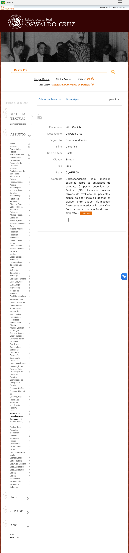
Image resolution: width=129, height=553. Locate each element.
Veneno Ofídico (16, 481)
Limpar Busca (41, 79)
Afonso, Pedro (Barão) (16, 323)
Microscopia (15, 288)
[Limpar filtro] (92, 79)
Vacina (13, 473)
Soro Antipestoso (17, 154)
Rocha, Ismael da (17, 302)
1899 (12, 534)
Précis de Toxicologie (15, 271)
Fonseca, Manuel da (17, 392)
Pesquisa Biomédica (14, 236)
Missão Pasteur (16, 229)
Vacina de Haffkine (18, 279)
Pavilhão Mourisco (18, 296)
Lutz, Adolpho (16, 285)
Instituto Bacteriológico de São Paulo (17, 171)
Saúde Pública (16, 305)
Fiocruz (9, 7)
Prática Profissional (15, 442)
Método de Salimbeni (14, 292)
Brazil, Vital (15, 344)
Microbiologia (16, 196)
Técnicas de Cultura (15, 177)
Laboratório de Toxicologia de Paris (16, 265)
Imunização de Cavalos (16, 191)
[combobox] (64, 72)
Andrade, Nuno (16, 220)
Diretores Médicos (17, 363)
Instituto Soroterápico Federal (15, 149)
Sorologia (14, 276)
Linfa (12, 410)
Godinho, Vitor (16, 397)
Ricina (12, 449)
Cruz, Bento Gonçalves (15, 359)
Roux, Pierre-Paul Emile (17, 453)
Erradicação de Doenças (16, 373)
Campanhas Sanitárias (15, 348)
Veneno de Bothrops (14, 485)
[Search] (113, 72)
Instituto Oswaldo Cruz (17, 224)
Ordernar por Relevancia (50, 99)
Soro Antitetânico (17, 470)
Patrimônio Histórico (14, 200)
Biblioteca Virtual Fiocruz (56, 22)
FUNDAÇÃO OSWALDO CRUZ (113, 8)
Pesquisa (14, 232)
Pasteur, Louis (16, 427)
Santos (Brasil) (16, 458)
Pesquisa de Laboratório (15, 158)
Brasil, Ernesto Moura (16, 241)
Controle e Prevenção (14, 353)
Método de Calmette (14, 211)
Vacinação (14, 311)
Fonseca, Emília (17, 388)
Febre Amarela (16, 182)
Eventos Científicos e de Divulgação (16, 380)
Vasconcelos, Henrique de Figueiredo (15, 317)
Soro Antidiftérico (17, 467)
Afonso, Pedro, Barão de (16, 216)
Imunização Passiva (15, 406)
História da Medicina (14, 401)
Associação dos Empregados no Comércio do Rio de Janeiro (17, 337)
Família (13, 385)
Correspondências (18, 124)
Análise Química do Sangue (17, 329)
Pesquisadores (16, 299)
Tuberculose (15, 308)
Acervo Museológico (15, 186)
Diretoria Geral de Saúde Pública (17, 205)
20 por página (72, 99)
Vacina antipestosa (15, 477)
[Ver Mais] (68, 220)
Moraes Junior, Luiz (16, 423)
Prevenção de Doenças (16, 164)
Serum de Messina (18, 464)
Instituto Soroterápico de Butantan (17, 257)
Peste (12, 143)
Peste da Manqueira (14, 437)
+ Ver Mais (86, 213)
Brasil (10, 2)
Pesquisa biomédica (14, 431)
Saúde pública (16, 461)
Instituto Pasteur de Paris (17, 250)
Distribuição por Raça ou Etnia (16, 367)
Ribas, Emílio (15, 446)
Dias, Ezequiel (16, 246)
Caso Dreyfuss (16, 282)
